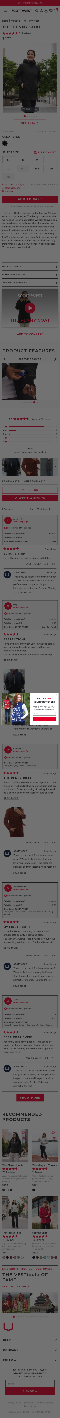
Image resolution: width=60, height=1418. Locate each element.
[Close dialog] (57, 695)
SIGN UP (44, 719)
